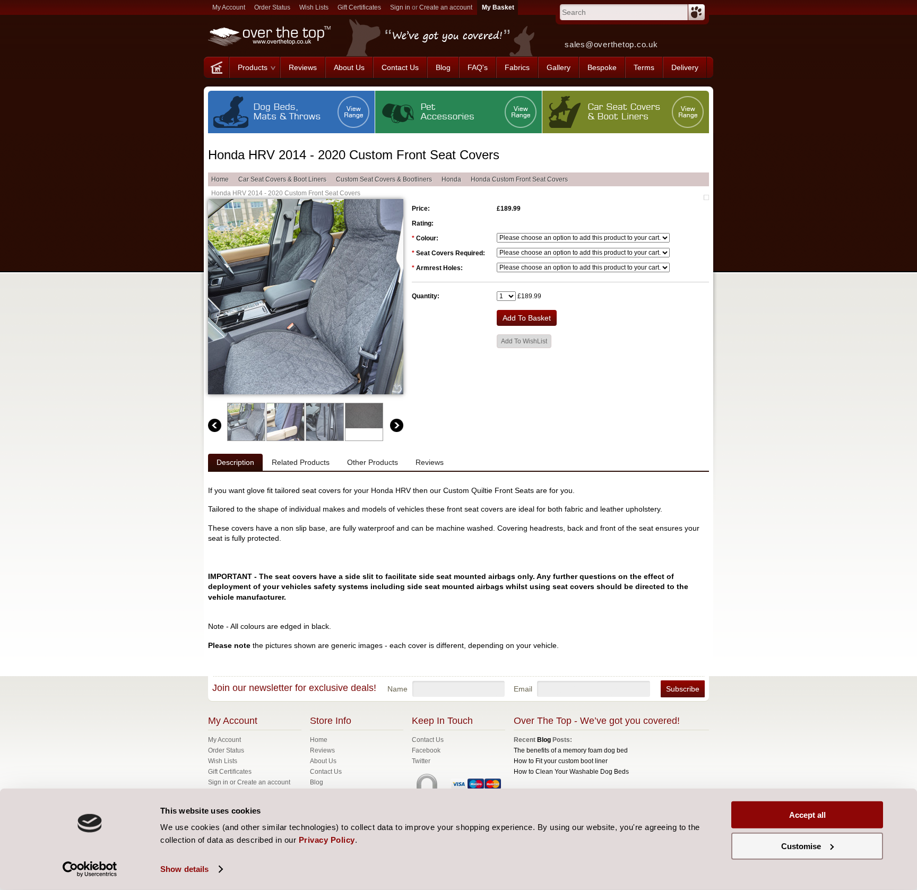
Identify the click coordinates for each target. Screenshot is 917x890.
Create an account (445, 7)
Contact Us (428, 740)
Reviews (430, 462)
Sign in (400, 7)
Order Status (272, 7)
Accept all (807, 814)
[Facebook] (678, 41)
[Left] (214, 425)
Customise (801, 845)
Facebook (426, 750)
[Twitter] (700, 41)
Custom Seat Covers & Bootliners (384, 179)
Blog (544, 740)
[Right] (396, 425)
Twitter (421, 761)
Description (235, 462)
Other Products (372, 462)
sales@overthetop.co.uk (611, 44)
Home (220, 179)
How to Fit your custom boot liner (561, 761)
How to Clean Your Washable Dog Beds (571, 771)
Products (252, 67)
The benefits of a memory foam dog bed (571, 750)
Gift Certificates (359, 7)
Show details (184, 869)
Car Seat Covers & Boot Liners (282, 179)
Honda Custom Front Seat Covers (519, 179)
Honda (451, 179)
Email (523, 689)
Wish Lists (313, 7)
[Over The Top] (216, 67)
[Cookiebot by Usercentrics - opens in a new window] (90, 869)
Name (397, 689)
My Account (228, 7)
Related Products (301, 462)
